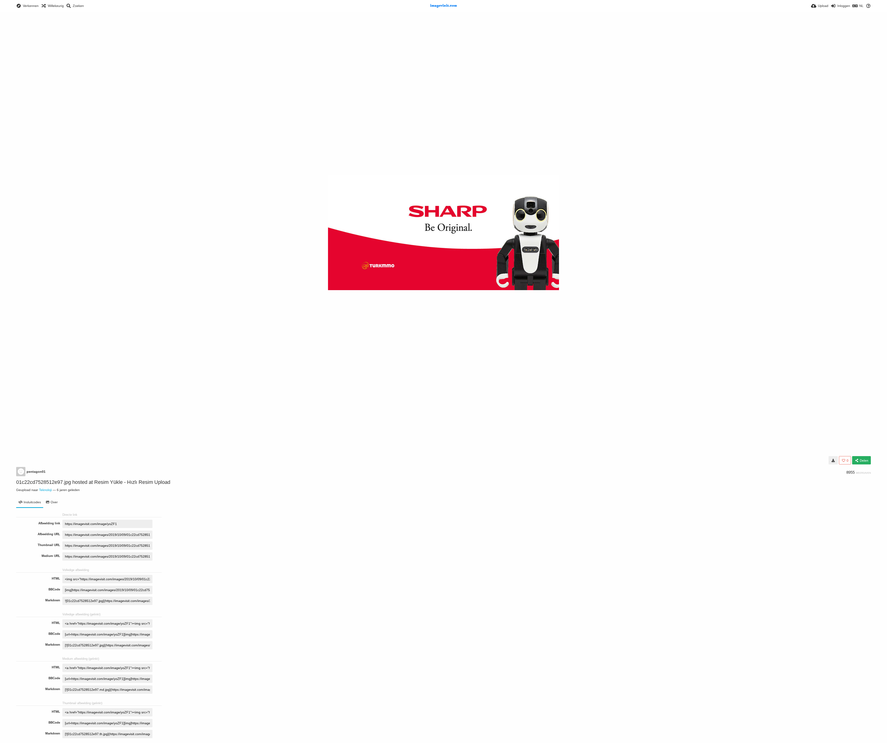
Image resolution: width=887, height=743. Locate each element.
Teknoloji (45, 490)
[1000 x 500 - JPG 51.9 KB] (833, 460)
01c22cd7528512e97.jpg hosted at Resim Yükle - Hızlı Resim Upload (93, 482)
